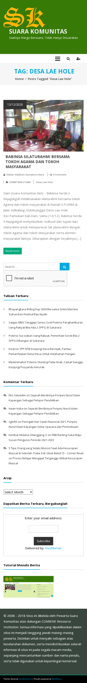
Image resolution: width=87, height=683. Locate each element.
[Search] (64, 266)
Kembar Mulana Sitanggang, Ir (28, 435)
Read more (12, 251)
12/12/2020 (15, 104)
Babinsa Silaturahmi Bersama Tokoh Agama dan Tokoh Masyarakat (37, 161)
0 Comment (59, 174)
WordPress (56, 679)
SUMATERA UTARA (20, 182)
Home (19, 79)
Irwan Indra (16, 408)
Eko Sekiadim (17, 395)
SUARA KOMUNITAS (38, 31)
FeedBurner (53, 548)
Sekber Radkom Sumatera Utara (25, 174)
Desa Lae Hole (44, 182)
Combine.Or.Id (25, 679)
